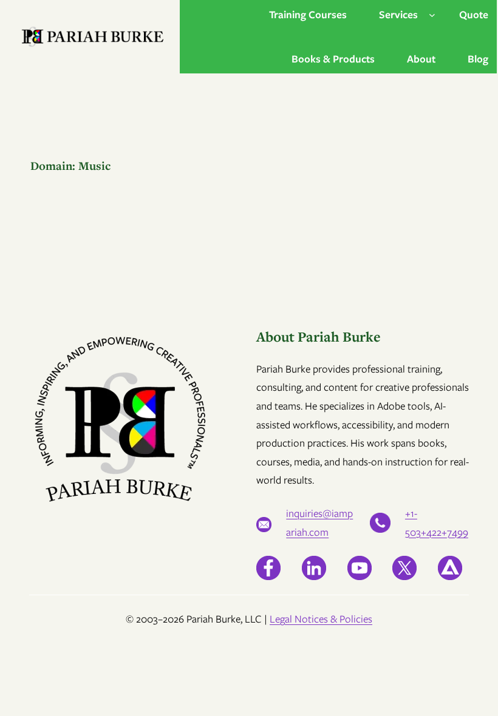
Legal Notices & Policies (321, 619)
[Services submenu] (432, 15)
